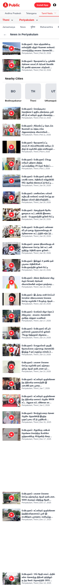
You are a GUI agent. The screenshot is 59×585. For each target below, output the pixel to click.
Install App (42, 5)
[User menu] (54, 5)
